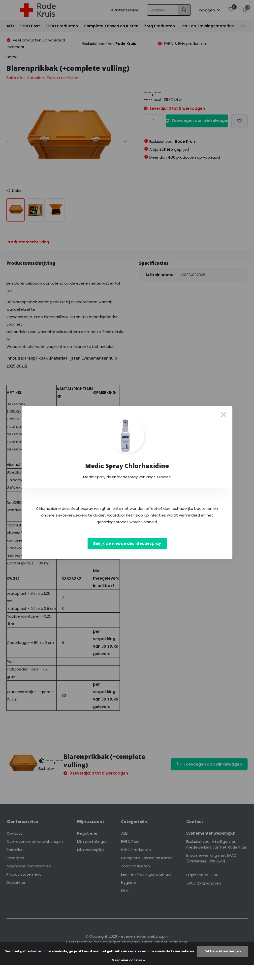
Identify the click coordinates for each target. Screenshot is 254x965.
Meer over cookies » (128, 960)
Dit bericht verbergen (222, 951)
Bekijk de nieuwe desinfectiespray (127, 543)
